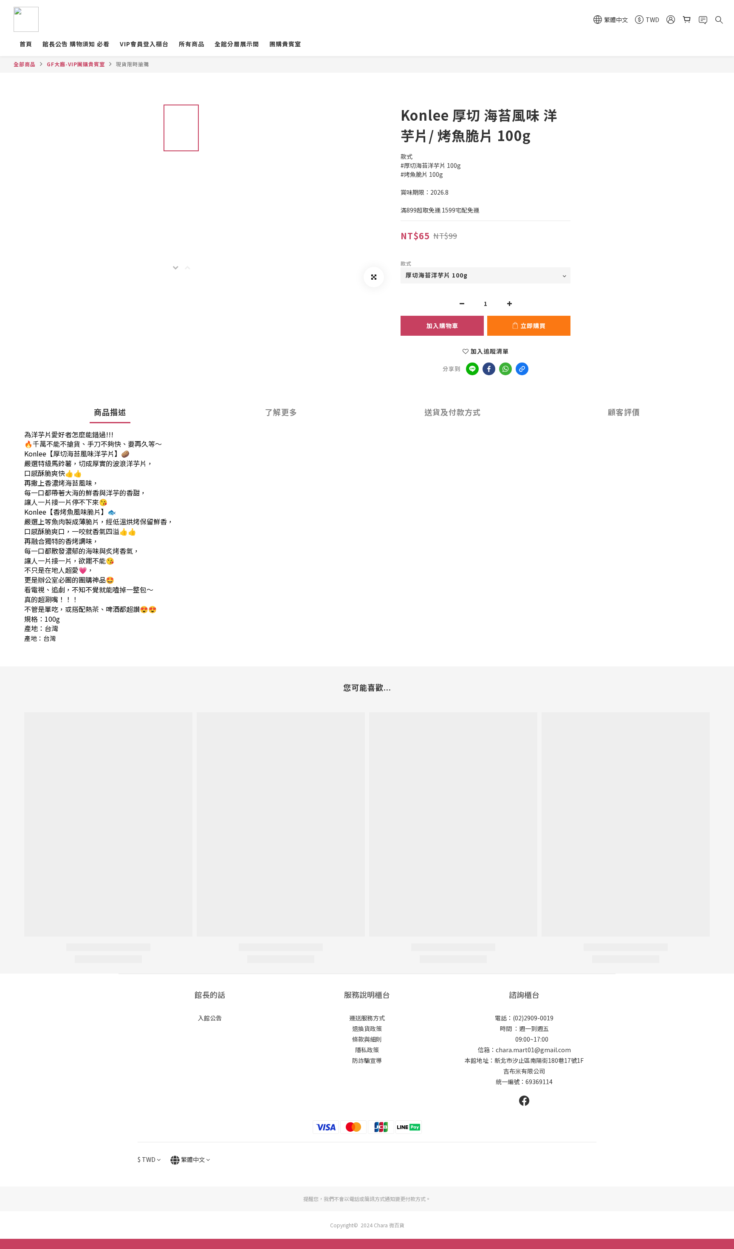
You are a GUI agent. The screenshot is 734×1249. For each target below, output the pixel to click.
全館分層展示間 (237, 44)
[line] (472, 369)
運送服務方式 (367, 1018)
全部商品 (25, 64)
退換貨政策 (367, 1028)
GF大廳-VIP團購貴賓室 (76, 64)
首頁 (26, 44)
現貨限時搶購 (132, 64)
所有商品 (191, 44)
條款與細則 (367, 1039)
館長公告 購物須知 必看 (76, 44)
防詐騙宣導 (367, 1060)
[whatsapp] (505, 369)
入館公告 (210, 1018)
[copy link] (522, 369)
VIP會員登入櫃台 (144, 44)
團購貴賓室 (285, 44)
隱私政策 (367, 1049)
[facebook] (489, 369)
